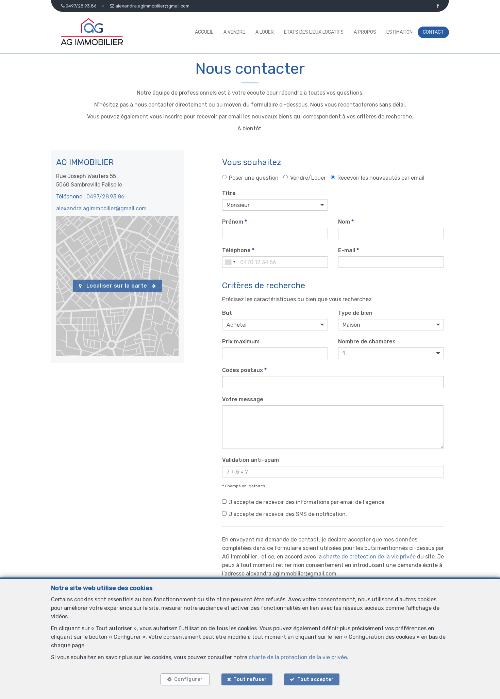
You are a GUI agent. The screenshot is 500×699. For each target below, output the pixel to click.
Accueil (204, 32)
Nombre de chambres (367, 341)
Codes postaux (244, 370)
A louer (264, 32)
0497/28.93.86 (105, 196)
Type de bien (355, 313)
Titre (229, 193)
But (227, 313)
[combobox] (229, 262)
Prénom (234, 221)
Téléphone (238, 250)
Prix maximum (241, 341)
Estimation (399, 32)
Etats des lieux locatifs (314, 32)
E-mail (348, 250)
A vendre (234, 32)
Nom (346, 221)
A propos (365, 32)
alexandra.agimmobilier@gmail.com (101, 208)
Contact (433, 32)
